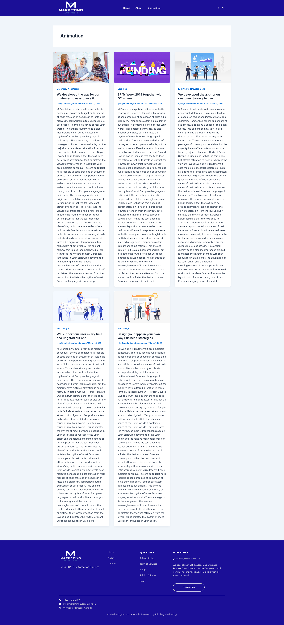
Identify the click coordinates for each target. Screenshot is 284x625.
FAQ (142, 581)
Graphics (61, 89)
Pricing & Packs (148, 575)
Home (126, 8)
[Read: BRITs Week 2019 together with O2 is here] (142, 67)
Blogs (143, 569)
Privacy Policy (147, 558)
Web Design (73, 89)
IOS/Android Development (191, 89)
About (138, 8)
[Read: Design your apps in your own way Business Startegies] (142, 307)
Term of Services (148, 563)
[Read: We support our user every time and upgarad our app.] (81, 307)
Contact (112, 563)
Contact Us (154, 8)
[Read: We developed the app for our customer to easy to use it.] (81, 67)
